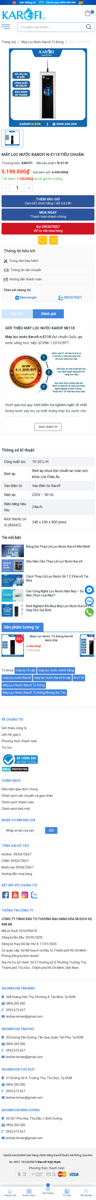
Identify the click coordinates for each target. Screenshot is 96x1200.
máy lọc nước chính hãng (56, 670)
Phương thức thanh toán (19, 741)
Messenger (28, 297)
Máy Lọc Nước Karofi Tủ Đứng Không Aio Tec (34, 692)
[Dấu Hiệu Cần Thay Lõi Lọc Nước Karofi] (13, 565)
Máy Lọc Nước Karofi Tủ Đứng (24, 685)
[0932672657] (89, 612)
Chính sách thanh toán (18, 802)
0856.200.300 (15, 1003)
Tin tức (7, 747)
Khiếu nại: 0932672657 (17, 867)
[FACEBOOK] (5, 895)
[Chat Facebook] (17, 297)
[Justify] (89, 27)
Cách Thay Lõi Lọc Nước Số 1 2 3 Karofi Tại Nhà (57, 578)
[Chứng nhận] (48, 759)
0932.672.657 (15, 1010)
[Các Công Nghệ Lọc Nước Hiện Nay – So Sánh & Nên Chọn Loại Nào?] (13, 595)
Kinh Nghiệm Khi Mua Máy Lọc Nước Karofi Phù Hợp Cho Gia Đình (60, 608)
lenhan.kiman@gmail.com (24, 1016)
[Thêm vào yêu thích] (42, 240)
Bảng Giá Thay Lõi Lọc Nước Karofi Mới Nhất (58, 546)
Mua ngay (48, 214)
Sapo (83, 1162)
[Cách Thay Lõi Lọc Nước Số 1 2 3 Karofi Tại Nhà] (13, 580)
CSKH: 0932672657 (15, 861)
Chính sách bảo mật (16, 808)
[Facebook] (89, 589)
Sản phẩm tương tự (21, 627)
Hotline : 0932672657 (16, 854)
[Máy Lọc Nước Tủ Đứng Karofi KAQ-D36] (13, 645)
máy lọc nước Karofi (17, 678)
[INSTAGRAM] (25, 895)
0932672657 (51, 226)
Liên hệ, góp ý (11, 734)
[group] (48, 87)
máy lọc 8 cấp (25, 670)
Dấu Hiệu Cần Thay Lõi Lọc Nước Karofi (54, 561)
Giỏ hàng (47, 1193)
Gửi (51, 830)
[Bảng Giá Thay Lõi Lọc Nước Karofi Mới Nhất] (13, 551)
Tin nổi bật (11, 537)
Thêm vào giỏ (48, 201)
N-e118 (79, 678)
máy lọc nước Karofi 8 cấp (52, 678)
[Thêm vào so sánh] (53, 240)
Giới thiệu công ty (14, 728)
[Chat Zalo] (61, 297)
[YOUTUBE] (15, 895)
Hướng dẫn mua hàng (17, 874)
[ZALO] (34, 895)
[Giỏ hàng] (87, 14)
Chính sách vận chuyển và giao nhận (27, 795)
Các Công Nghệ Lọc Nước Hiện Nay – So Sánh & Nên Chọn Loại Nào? (60, 593)
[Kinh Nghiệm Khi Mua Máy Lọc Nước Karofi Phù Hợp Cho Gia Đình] (13, 610)
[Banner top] (48, 2)
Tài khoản (86, 1195)
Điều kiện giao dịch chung (20, 789)
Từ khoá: (8, 670)
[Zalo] (89, 601)
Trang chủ (10, 1195)
